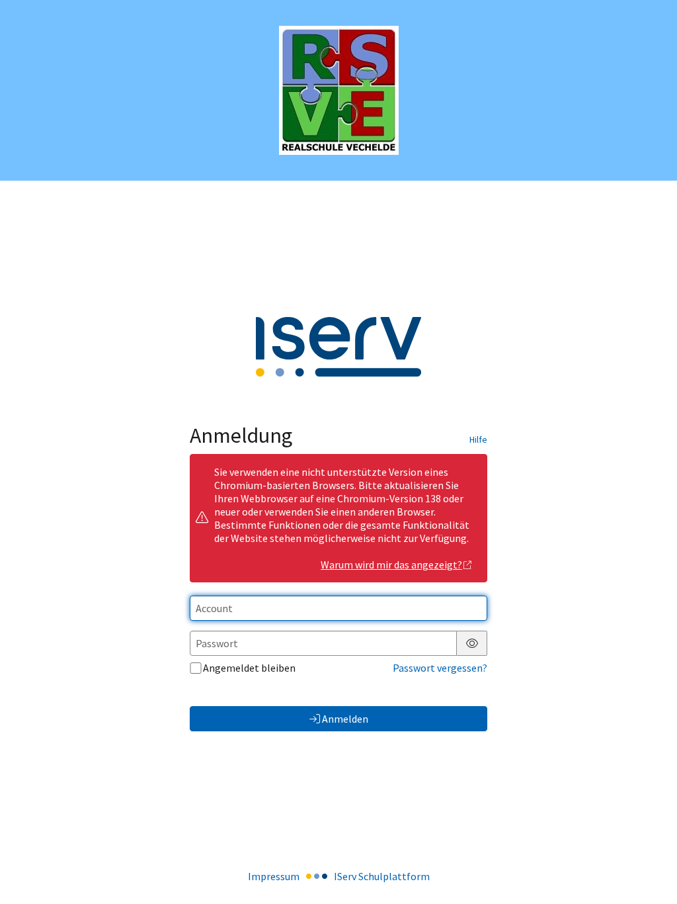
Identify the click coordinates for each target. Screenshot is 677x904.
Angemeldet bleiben (249, 667)
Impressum (273, 876)
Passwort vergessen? (440, 667)
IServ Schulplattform (382, 876)
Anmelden (345, 718)
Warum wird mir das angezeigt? (391, 564)
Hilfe (478, 439)
